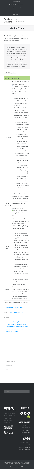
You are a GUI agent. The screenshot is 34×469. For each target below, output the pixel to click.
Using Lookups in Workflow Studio (16, 324)
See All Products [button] (10, 373)
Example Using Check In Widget (13, 307)
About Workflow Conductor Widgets (17, 326)
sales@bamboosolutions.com (16, 4)
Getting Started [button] (10, 361)
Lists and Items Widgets (16, 312)
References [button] (9, 365)
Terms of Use (21, 466)
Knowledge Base (11, 11)
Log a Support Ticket (17, 14)
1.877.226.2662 (16, 1)
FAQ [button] (7, 369)
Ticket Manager (20, 11)
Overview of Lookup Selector (14, 322)
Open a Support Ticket (11, 7)
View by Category (22, 7)
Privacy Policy (13, 466)
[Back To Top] (29, 465)
